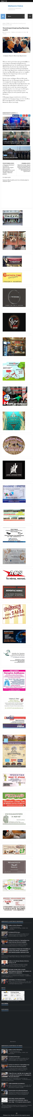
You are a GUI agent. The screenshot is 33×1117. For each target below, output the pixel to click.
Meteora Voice (15, 6)
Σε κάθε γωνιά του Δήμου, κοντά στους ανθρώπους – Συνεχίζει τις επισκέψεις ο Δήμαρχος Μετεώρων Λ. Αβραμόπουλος (16, 142)
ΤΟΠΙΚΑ (7, 23)
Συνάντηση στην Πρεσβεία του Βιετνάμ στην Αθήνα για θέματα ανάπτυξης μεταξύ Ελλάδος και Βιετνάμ (16, 127)
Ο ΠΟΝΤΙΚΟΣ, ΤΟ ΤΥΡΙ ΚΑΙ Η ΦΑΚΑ (17, 980)
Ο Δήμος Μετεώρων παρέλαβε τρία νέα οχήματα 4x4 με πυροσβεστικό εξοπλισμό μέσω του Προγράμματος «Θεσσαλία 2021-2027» (19, 1075)
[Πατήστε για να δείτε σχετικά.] (12, 266)
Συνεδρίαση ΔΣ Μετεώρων (14, 932)
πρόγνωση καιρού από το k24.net (13, 1001)
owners (28, 1115)
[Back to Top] (16, 1113)
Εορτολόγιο (13, 1041)
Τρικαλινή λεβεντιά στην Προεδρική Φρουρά (18, 1090)
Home (4, 23)
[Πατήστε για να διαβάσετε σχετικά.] (14, 249)
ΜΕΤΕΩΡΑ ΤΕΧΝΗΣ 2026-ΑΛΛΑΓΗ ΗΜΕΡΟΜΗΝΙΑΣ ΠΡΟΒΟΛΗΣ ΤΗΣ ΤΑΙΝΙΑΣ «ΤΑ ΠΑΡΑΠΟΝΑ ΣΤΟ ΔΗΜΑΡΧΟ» (19, 971)
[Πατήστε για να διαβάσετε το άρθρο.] (14, 786)
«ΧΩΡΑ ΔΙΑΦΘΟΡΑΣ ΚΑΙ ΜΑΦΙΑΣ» (16, 1083)
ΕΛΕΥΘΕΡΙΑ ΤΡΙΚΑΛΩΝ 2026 (10, 157)
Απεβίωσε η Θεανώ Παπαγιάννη (15, 925)
